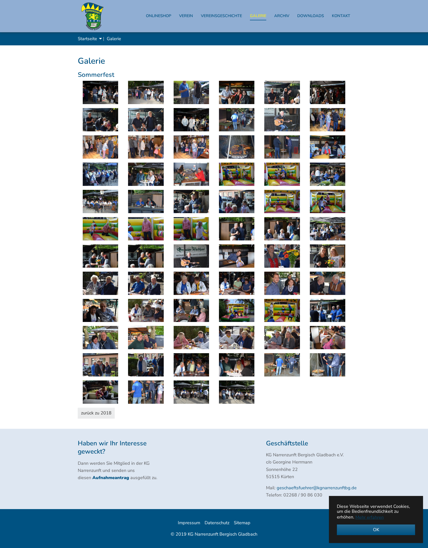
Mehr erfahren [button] (369, 517)
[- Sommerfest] (100, 92)
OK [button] (376, 530)
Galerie (114, 39)
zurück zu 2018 (96, 413)
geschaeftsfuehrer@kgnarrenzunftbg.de (317, 488)
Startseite (87, 39)
